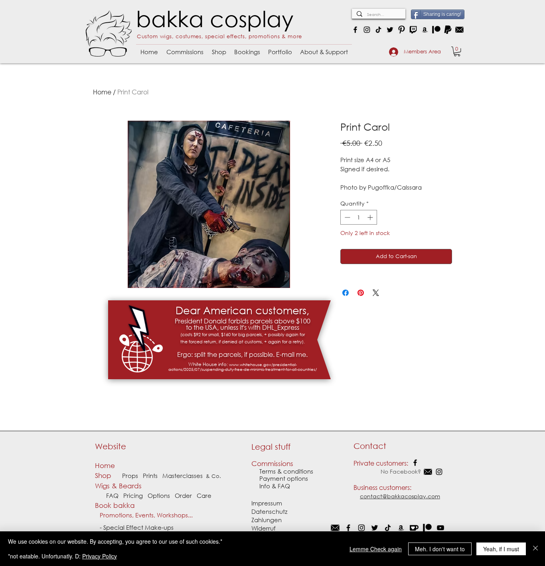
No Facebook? (388, 471)
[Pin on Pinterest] (360, 293)
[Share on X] (376, 293)
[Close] (535, 549)
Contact (369, 445)
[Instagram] (367, 29)
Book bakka (117, 505)
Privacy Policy (99, 556)
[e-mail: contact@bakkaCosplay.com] (459, 29)
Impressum (266, 503)
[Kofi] (414, 527)
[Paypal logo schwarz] (448, 29)
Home (102, 92)
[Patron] (436, 29)
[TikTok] (378, 29)
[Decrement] (346, 217)
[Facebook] (355, 29)
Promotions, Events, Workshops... (144, 515)
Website (110, 446)
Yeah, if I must (501, 549)
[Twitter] (390, 29)
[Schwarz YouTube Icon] (440, 527)
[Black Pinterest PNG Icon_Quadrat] (401, 29)
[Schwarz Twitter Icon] (374, 527)
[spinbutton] (358, 217)
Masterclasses (182, 476)
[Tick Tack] (387, 527)
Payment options (279, 478)
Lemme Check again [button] (376, 549)
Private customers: (380, 463)
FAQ (112, 495)
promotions (264, 36)
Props (130, 476)
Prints (150, 476)
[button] (184, 48)
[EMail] (335, 527)
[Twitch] (413, 29)
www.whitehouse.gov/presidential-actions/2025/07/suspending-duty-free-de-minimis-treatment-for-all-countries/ (242, 367)
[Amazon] (425, 29)
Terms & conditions (286, 471)
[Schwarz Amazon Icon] (401, 527)
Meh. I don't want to (440, 549)
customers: (395, 487)
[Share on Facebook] (345, 293)
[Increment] (371, 217)
